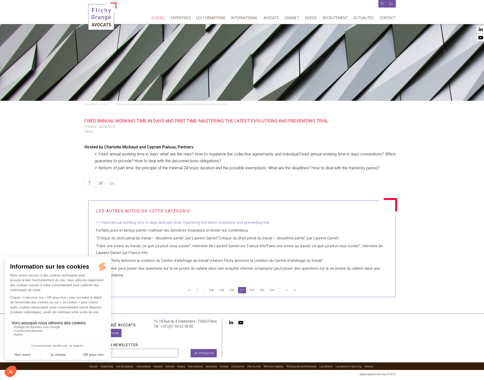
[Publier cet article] (101, 183)
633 (262, 290)
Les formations (210, 18)
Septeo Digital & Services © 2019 (377, 374)
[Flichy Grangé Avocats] (102, 16)
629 (222, 290)
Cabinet (292, 18)
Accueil (158, 18)
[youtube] (240, 322)
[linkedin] (231, 322)
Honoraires (237, 366)
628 (211, 290)
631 (242, 290)
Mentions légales (273, 366)
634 (272, 290)
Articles (369, 366)
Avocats (271, 18)
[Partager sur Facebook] (89, 183)
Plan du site (254, 366)
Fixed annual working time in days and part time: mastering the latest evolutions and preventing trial (171, 104)
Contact (388, 18)
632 (252, 290)
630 (232, 290)
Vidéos (311, 18)
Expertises (181, 18)
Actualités (363, 18)
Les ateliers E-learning (348, 366)
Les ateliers (326, 366)
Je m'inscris (204, 353)
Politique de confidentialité (301, 366)
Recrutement (335, 18)
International (244, 18)
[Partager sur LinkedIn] (112, 183)
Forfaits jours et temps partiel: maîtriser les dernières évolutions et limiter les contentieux (172, 230)
